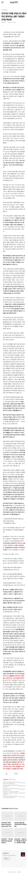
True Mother (5, 779)
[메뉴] (2, 2)
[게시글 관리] (11, 774)
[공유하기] (9, 774)
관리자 (19, 872)
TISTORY (14, 872)
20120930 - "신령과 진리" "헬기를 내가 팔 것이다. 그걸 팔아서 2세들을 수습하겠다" (11, 793)
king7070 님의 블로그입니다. (9, 855)
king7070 (14, 2)
